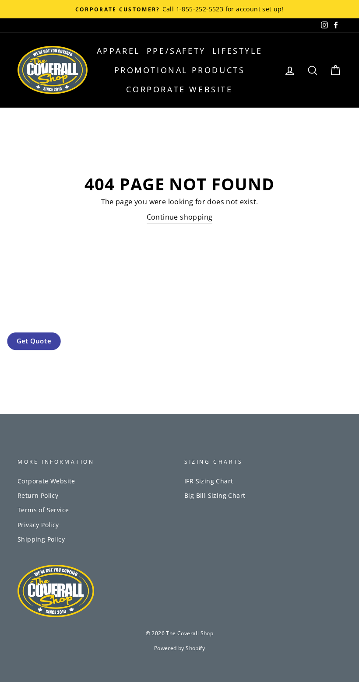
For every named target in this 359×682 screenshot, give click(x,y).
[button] (34, 341)
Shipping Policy (41, 539)
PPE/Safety (176, 50)
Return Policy (38, 495)
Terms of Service (43, 510)
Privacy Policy (38, 525)
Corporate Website (179, 89)
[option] (179, 9)
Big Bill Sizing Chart (214, 495)
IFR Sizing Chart (208, 481)
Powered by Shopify (179, 648)
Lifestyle (237, 50)
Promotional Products (179, 70)
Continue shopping (180, 217)
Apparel (118, 50)
